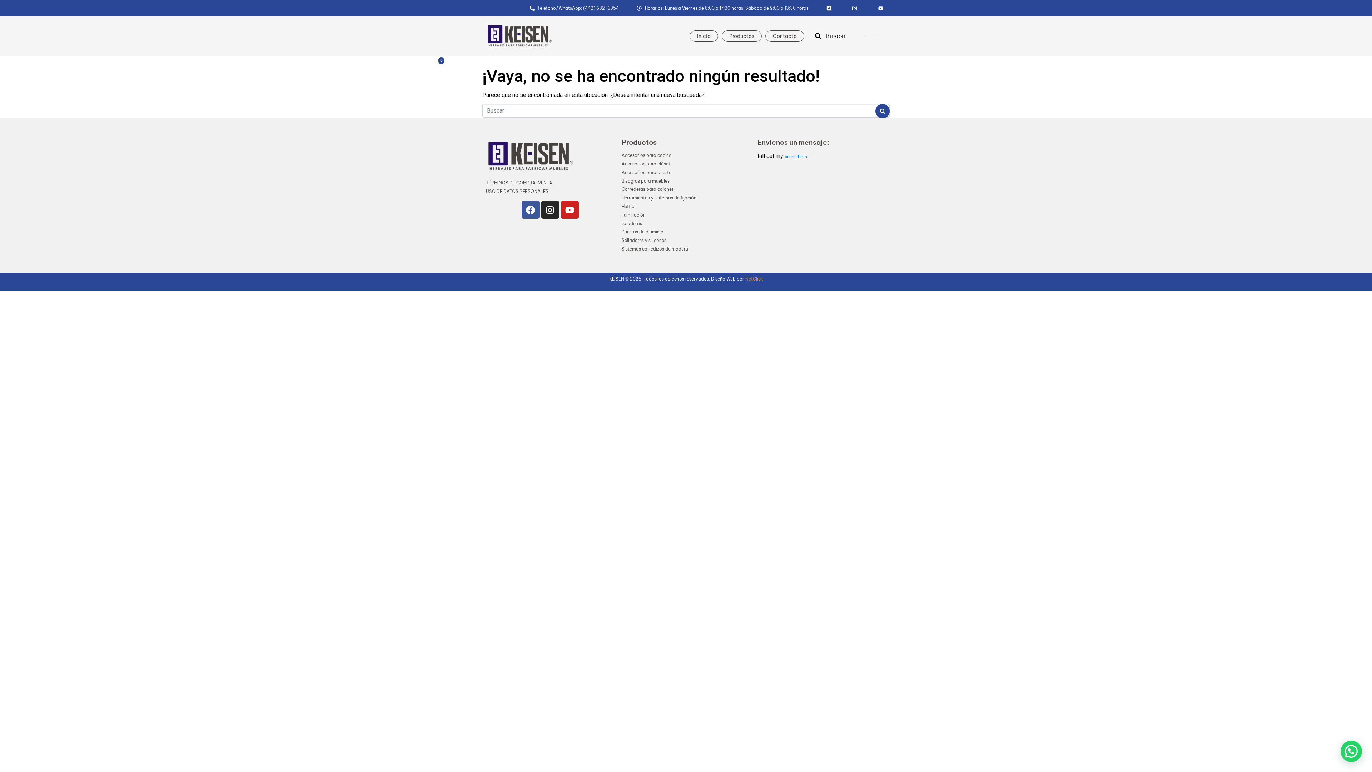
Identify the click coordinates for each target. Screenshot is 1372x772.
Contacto (785, 36)
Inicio (704, 36)
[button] (1351, 751)
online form (796, 156)
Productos (741, 36)
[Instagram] (550, 210)
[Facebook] (531, 210)
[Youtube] (570, 210)
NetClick (754, 279)
